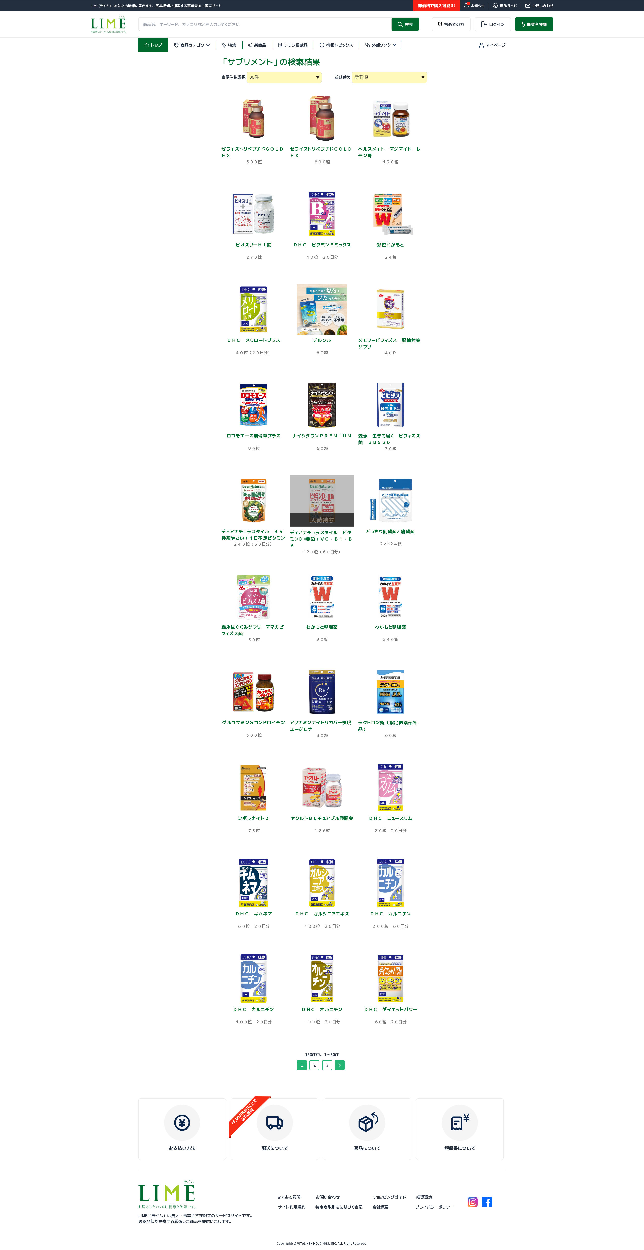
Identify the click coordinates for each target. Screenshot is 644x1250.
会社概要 (381, 1207)
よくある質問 (289, 1197)
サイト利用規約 (291, 1207)
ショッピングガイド (389, 1197)
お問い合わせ (328, 1197)
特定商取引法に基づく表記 (339, 1207)
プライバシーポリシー (434, 1207)
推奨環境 (424, 1197)
